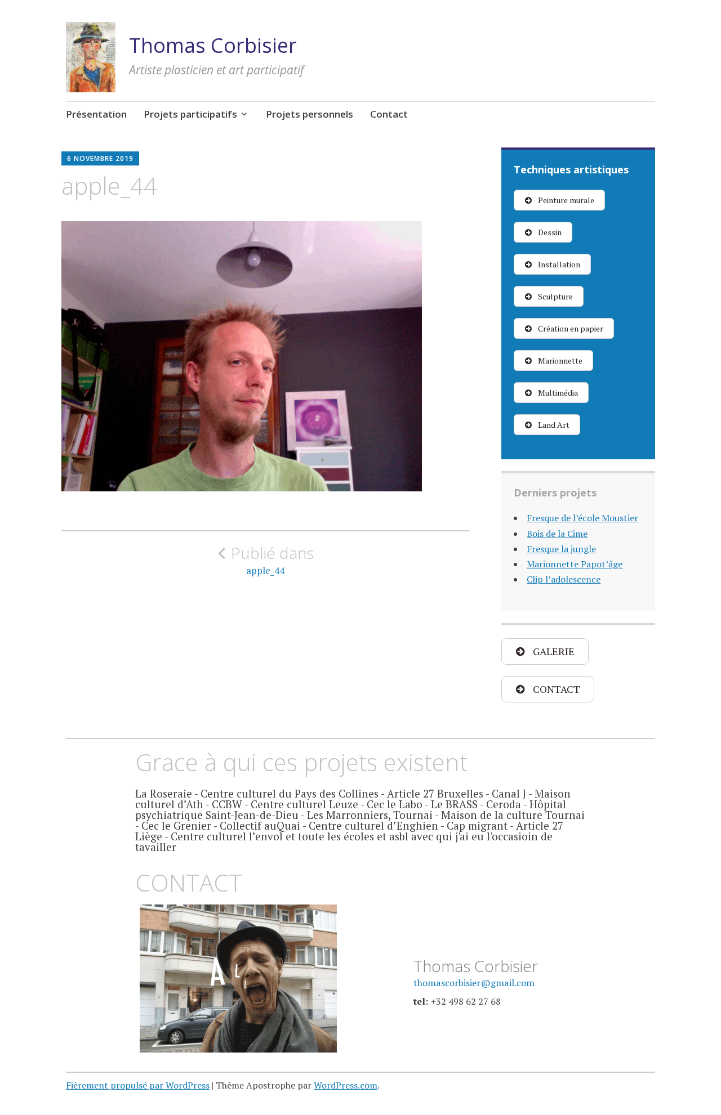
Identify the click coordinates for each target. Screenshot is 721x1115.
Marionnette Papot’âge (574, 564)
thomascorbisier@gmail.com (474, 983)
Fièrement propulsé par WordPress (138, 1085)
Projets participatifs (190, 114)
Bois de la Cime (557, 533)
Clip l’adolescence (563, 579)
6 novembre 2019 (100, 158)
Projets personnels (309, 114)
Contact (389, 114)
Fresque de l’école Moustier (582, 518)
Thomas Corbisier (213, 45)
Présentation (96, 114)
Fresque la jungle (561, 549)
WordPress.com (345, 1085)
